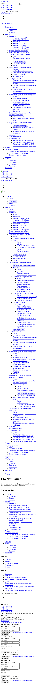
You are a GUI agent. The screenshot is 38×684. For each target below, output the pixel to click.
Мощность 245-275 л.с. (21, 47)
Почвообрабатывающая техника (20, 54)
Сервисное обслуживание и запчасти (22, 151)
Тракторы (12, 36)
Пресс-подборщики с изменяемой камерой (24, 312)
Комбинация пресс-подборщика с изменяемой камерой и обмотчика (26, 324)
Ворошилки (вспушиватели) (23, 73)
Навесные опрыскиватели (26, 394)
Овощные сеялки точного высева (24, 93)
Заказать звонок (6, 23)
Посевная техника (15, 78)
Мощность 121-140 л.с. (21, 41)
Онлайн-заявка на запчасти (18, 153)
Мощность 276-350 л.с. (21, 49)
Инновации (13, 164)
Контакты (8, 168)
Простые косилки (23, 273)
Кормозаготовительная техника (20, 67)
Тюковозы (16, 111)
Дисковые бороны (19, 62)
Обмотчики (21, 328)
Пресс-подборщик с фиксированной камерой (25, 308)
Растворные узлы (15, 138)
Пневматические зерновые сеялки (25, 80)
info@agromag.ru (6, 13)
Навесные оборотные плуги (26, 245)
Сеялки (7, 581)
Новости (12, 32)
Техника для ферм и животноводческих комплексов (24, 358)
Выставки (12, 162)
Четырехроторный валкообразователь (23, 290)
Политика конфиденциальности (12, 622)
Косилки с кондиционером (26, 275)
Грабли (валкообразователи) (22, 71)
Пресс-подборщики (19, 74)
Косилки (16, 69)
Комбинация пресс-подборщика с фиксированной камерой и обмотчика (26, 317)
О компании (9, 27)
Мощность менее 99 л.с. (21, 38)
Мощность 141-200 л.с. (21, 43)
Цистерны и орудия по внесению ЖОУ (18, 590)
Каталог (7, 34)
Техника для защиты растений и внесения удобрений (20, 114)
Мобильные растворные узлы (23, 140)
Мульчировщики (19, 76)
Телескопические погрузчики (19, 52)
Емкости (12, 135)
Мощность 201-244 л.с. (21, 45)
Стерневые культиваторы (22, 58)
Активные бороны (19, 63)
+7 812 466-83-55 (6, 9)
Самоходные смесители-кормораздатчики (21, 104)
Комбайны (8, 576)
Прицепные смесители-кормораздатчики (21, 101)
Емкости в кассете (15, 137)
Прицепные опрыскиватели (26, 395)
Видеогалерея (9, 565)
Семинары (12, 160)
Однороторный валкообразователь (23, 283)
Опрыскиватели (18, 116)
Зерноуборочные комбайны (18, 51)
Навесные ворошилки (24, 298)
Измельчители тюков (20, 98)
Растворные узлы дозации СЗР (23, 142)
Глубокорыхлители (19, 60)
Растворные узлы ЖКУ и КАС (23, 144)
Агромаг (12, 166)
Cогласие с (18, 632)
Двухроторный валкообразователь (23, 287)
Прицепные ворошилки (25, 300)
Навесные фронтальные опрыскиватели (25, 391)
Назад (11, 198)
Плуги (15, 56)
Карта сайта (5, 621)
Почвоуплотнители (23, 251)
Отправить (5, 634)
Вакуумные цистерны (20, 126)
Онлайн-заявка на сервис (17, 155)
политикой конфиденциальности (22, 632)
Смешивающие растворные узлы (24, 146)
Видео (7, 158)
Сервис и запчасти (11, 149)
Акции (7, 148)
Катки (15, 65)
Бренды (11, 30)
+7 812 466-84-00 (6, 6)
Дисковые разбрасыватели (26, 406)
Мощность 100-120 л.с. (21, 40)
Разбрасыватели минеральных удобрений (25, 404)
